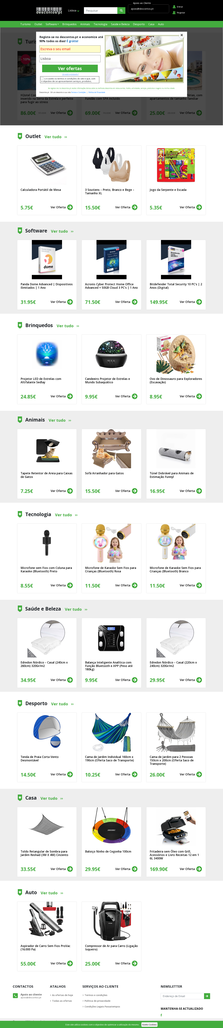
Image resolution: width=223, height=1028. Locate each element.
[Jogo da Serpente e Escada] (176, 165)
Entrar (180, 6)
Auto (161, 24)
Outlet (38, 24)
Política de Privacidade (96, 92)
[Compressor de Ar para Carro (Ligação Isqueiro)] (111, 921)
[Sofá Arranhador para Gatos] (111, 448)
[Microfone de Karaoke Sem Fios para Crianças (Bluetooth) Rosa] (111, 543)
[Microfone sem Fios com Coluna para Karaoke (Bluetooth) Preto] (47, 543)
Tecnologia (100, 24)
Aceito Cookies (149, 1024)
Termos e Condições (78, 92)
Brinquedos (69, 24)
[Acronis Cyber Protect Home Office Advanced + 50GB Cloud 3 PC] (111, 259)
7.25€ (27, 491)
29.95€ (157, 680)
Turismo (25, 24)
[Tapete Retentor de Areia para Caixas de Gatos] (47, 448)
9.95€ (91, 680)
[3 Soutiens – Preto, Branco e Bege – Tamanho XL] (111, 165)
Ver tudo (53, 136)
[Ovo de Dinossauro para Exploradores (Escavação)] (176, 354)
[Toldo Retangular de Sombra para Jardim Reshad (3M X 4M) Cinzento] (47, 826)
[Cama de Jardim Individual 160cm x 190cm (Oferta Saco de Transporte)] (111, 732)
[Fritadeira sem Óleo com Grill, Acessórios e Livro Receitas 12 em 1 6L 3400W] (176, 826)
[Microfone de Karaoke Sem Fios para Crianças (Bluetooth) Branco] (176, 543)
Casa (151, 24)
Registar (181, 12)
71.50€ (92, 302)
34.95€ (28, 680)
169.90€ (159, 869)
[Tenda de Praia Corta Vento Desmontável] (47, 732)
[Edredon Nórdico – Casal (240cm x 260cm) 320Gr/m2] (47, 637)
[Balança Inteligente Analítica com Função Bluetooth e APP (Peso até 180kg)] (111, 637)
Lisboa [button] (72, 10)
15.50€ (92, 491)
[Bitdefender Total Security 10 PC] (176, 259)
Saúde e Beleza (120, 24)
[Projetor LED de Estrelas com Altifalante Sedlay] (47, 354)
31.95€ (28, 302)
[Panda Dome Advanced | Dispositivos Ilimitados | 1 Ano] (47, 259)
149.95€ (159, 302)
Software (51, 24)
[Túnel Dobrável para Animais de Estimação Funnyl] (176, 448)
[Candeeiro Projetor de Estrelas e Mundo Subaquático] (111, 354)
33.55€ (28, 869)
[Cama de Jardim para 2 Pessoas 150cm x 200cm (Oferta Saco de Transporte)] (176, 732)
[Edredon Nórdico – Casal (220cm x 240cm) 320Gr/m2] (176, 637)
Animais (85, 24)
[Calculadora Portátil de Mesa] (47, 165)
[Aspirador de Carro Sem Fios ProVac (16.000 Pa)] (47, 921)
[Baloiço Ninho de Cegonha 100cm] (111, 826)
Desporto (139, 24)
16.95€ (157, 491)
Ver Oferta (59, 207)
